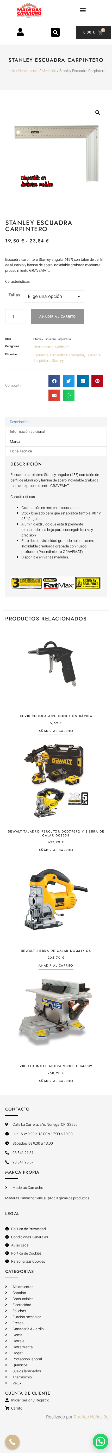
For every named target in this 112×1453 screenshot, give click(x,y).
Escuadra (41, 355)
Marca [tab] (15, 441)
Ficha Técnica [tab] (21, 451)
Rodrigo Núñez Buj (91, 1417)
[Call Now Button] (12, 1442)
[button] (83, 10)
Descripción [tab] (19, 422)
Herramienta (28, 71)
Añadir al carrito (57, 316)
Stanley (58, 360)
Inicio (11, 71)
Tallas (14, 295)
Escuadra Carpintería (67, 355)
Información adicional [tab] (27, 431)
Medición (49, 71)
